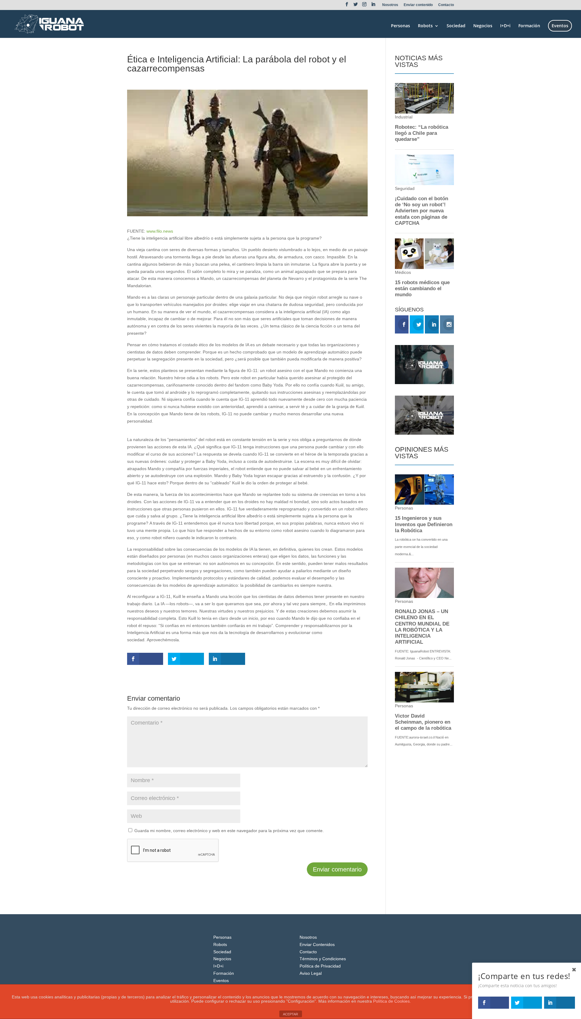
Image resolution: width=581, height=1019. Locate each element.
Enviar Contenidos (317, 944)
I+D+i (505, 26)
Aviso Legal (311, 973)
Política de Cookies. (392, 1001)
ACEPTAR (290, 1014)
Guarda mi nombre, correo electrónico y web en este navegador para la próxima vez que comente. (229, 830)
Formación (529, 26)
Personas (400, 26)
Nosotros (390, 5)
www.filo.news (159, 231)
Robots (425, 26)
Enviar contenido (418, 5)
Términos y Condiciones (323, 958)
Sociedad (456, 26)
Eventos (560, 25)
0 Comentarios (202, 79)
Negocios (482, 26)
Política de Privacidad (320, 966)
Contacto (446, 5)
